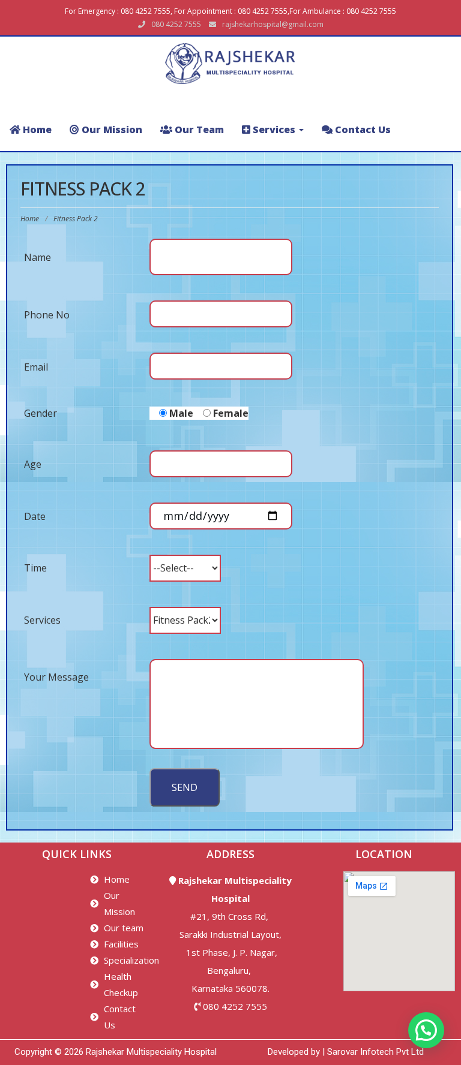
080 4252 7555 (235, 1006)
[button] (426, 1030)
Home (29, 218)
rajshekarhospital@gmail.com (273, 24)
